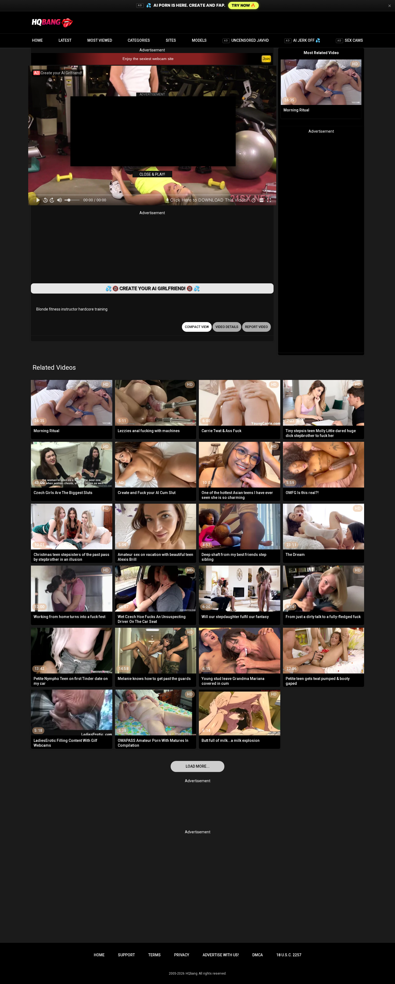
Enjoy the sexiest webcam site (148, 59)
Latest (65, 40)
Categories (139, 40)
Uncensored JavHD (246, 40)
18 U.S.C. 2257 (288, 955)
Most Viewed (99, 40)
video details (227, 327)
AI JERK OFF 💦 (303, 40)
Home (37, 40)
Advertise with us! (221, 955)
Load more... (198, 766)
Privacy (181, 955)
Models (199, 40)
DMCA (257, 955)
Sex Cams (350, 40)
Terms (154, 955)
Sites (171, 40)
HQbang (192, 973)
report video (256, 327)
